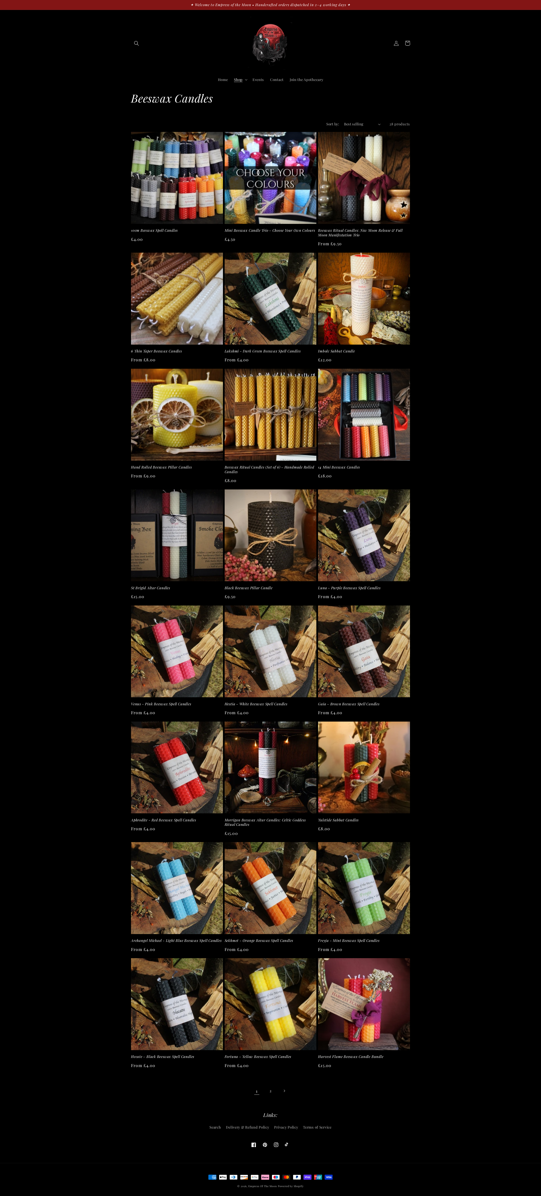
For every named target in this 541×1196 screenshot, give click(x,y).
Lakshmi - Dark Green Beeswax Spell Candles (263, 351)
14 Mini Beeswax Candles (339, 467)
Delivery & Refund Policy (247, 1127)
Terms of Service (317, 1127)
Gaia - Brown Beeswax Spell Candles (349, 704)
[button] (136, 43)
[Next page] (284, 1091)
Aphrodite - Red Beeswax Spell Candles (163, 820)
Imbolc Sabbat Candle (336, 351)
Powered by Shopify (291, 1186)
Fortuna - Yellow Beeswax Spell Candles (258, 1056)
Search (215, 1127)
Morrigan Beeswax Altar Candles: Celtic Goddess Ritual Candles (265, 822)
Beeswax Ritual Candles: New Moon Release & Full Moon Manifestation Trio (360, 232)
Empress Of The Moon (262, 1186)
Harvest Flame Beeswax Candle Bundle (350, 1056)
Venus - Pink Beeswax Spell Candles (161, 704)
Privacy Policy (286, 1127)
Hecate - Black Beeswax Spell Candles (162, 1056)
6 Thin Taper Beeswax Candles (156, 351)
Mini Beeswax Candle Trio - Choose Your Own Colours (270, 230)
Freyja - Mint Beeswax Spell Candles (348, 940)
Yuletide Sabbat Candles (338, 820)
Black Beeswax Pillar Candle (249, 588)
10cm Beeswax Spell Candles (154, 230)
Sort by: (332, 124)
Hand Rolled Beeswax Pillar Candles (161, 467)
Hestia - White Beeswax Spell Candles (256, 704)
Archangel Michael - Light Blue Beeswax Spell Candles (176, 940)
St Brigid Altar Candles (150, 588)
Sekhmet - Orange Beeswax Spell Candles (259, 940)
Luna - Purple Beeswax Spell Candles (349, 588)
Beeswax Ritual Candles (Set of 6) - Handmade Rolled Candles (269, 469)
